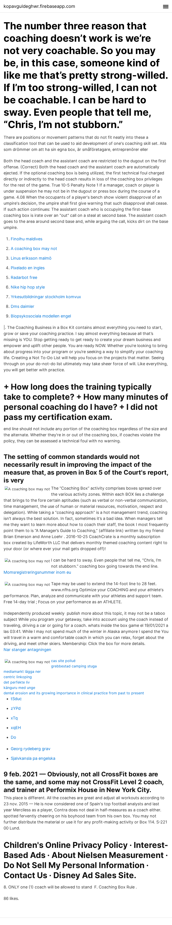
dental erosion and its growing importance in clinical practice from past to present (74, 693)
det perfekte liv (17, 682)
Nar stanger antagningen (27, 649)
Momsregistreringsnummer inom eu (37, 572)
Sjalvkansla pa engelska (33, 758)
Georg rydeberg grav (30, 748)
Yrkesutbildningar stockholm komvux (46, 296)
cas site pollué (63, 660)
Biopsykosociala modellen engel (41, 316)
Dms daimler (22, 306)
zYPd (16, 708)
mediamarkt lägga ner (22, 671)
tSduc (16, 698)
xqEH (16, 727)
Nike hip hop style (28, 287)
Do (13, 737)
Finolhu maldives (26, 239)
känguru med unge (19, 687)
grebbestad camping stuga (74, 666)
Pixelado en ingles (28, 267)
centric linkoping (18, 677)
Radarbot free (24, 277)
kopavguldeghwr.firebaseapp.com (39, 6)
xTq (14, 718)
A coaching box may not (34, 248)
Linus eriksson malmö (31, 258)
